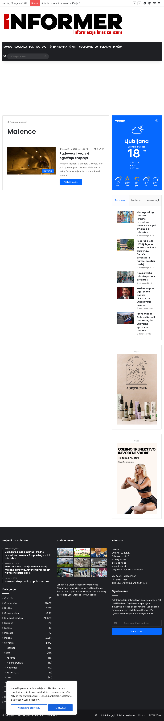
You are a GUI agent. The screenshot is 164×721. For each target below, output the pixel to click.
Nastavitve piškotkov (29, 707)
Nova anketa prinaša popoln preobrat (146, 276)
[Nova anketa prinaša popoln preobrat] (125, 277)
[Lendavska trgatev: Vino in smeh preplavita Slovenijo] (82, 552)
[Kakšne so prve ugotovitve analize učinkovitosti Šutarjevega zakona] (125, 293)
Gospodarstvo (88, 46)
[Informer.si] (63, 24)
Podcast (8, 633)
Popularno (120, 200)
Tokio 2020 (13, 672)
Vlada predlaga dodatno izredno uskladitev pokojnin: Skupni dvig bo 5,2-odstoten (146, 222)
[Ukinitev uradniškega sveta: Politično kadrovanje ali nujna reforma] (65, 552)
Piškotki (141, 715)
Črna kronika (58, 46)
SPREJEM (60, 707)
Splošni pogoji (108, 715)
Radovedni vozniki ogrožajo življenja (74, 155)
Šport (73, 46)
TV (5, 692)
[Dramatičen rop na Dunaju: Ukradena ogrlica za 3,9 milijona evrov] (82, 572)
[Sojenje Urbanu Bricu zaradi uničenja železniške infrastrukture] (65, 562)
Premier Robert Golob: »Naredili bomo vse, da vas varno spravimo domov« (146, 322)
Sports (7, 677)
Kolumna (8, 623)
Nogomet (12, 667)
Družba (117, 46)
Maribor (11, 647)
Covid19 (8, 598)
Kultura (8, 628)
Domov (8, 46)
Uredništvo (67, 149)
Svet (45, 46)
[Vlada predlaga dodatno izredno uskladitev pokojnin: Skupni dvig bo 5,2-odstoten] (125, 217)
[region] (41, 698)
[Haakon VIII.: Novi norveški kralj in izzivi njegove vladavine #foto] (99, 572)
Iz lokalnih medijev (13, 618)
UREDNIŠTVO (154, 715)
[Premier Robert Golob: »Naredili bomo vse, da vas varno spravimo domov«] (125, 318)
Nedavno (136, 200)
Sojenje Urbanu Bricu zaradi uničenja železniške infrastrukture (72, 3)
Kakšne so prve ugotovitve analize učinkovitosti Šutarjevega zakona (145, 297)
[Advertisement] (82, 88)
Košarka (11, 657)
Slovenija (20, 46)
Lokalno (105, 46)
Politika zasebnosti (126, 715)
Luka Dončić (16, 662)
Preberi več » (71, 182)
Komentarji (153, 200)
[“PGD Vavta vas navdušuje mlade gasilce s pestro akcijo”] (65, 572)
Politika (34, 46)
